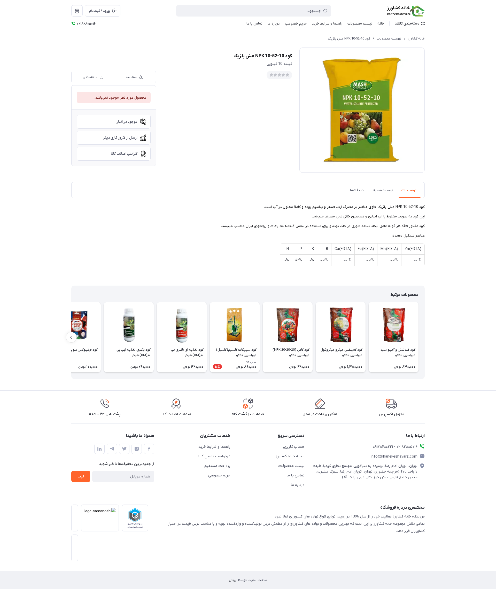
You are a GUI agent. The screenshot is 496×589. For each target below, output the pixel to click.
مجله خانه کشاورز (290, 456)
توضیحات (408, 190)
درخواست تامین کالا (214, 456)
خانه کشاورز (416, 38)
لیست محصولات (291, 465)
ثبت (81, 476)
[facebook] (149, 449)
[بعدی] (71, 337)
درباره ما (298, 485)
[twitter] (124, 449)
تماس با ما (295, 475)
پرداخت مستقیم (217, 465)
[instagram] (136, 449)
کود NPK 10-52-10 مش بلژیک (349, 38)
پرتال (233, 580)
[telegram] (112, 449)
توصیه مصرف (382, 190)
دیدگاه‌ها (356, 190)
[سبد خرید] (77, 11)
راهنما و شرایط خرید (214, 446)
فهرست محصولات (389, 38)
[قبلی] (425, 337)
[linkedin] (99, 449)
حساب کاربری (294, 446)
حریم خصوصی (219, 475)
